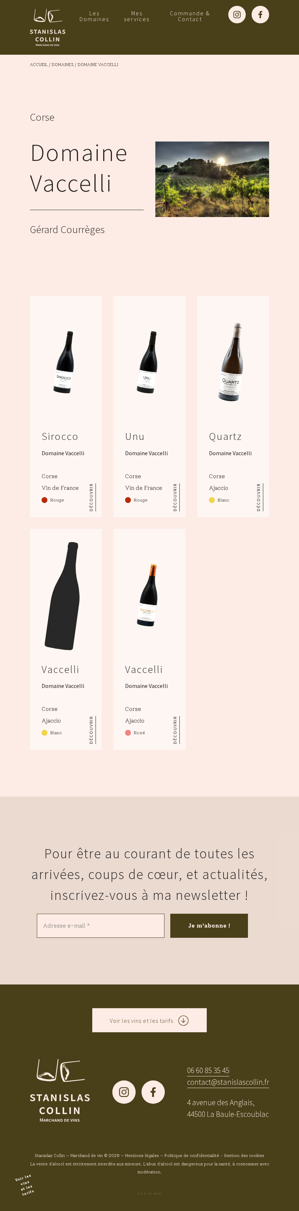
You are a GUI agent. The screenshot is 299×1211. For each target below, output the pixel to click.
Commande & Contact (190, 16)
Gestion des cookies (244, 1155)
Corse (42, 117)
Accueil (39, 64)
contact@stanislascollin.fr (228, 1082)
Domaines (63, 64)
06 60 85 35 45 (208, 1070)
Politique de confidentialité (191, 1155)
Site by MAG (149, 1193)
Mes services (137, 16)
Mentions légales (142, 1155)
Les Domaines (94, 16)
